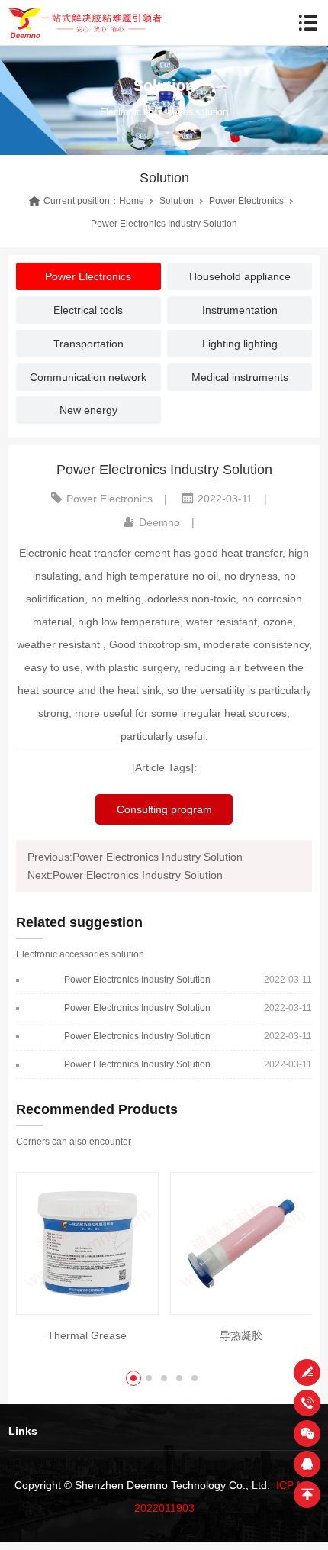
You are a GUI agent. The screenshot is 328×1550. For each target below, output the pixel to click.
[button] (133, 1378)
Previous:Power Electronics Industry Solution (135, 857)
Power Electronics (246, 200)
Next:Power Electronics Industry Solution (125, 875)
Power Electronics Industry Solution (137, 979)
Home (131, 200)
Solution (176, 200)
